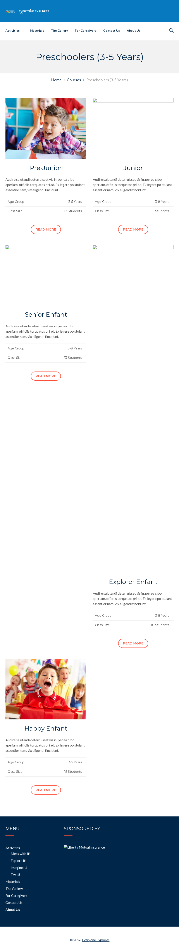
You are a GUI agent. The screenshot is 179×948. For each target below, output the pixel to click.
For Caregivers (85, 30)
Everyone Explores (96, 940)
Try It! (15, 874)
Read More (46, 229)
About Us (133, 30)
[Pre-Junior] (45, 128)
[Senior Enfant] (45, 275)
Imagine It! (19, 867)
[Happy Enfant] (45, 689)
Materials (37, 30)
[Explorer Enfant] (133, 408)
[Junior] (133, 128)
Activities (12, 30)
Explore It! (18, 860)
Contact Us (111, 30)
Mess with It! (20, 853)
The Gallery (59, 30)
